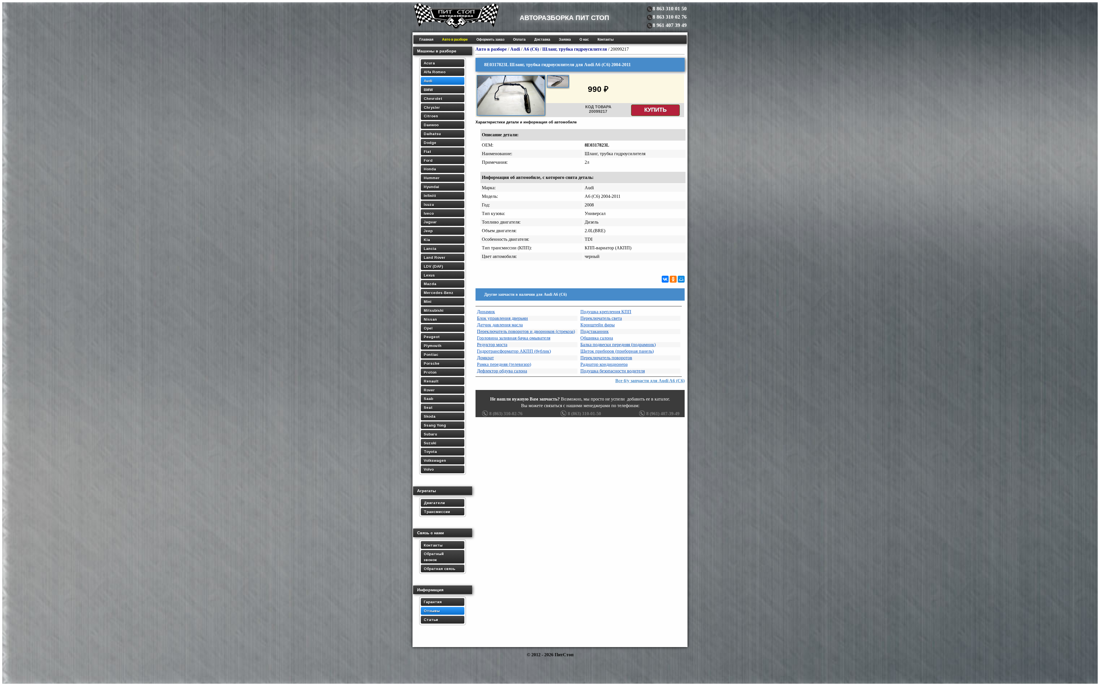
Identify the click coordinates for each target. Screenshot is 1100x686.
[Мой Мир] (681, 279)
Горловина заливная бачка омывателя (513, 338)
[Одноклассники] (673, 279)
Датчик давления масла (500, 324)
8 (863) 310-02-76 (505, 413)
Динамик (486, 311)
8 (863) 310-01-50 (584, 413)
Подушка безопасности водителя (612, 370)
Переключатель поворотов (606, 357)
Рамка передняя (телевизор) (504, 364)
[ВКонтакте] (665, 279)
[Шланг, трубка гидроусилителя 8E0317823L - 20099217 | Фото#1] (511, 115)
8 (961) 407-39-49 (662, 413)
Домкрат (485, 357)
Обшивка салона (596, 338)
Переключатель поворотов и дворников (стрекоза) (526, 331)
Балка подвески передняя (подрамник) (618, 344)
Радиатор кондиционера (604, 364)
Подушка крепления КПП (605, 311)
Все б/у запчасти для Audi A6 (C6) (650, 380)
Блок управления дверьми (502, 318)
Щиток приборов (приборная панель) (617, 351)
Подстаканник (594, 331)
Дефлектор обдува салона (502, 370)
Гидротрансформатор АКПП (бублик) (514, 351)
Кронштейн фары (597, 324)
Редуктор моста (492, 344)
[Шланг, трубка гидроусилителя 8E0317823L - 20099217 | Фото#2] (557, 86)
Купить (655, 110)
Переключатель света (601, 318)
